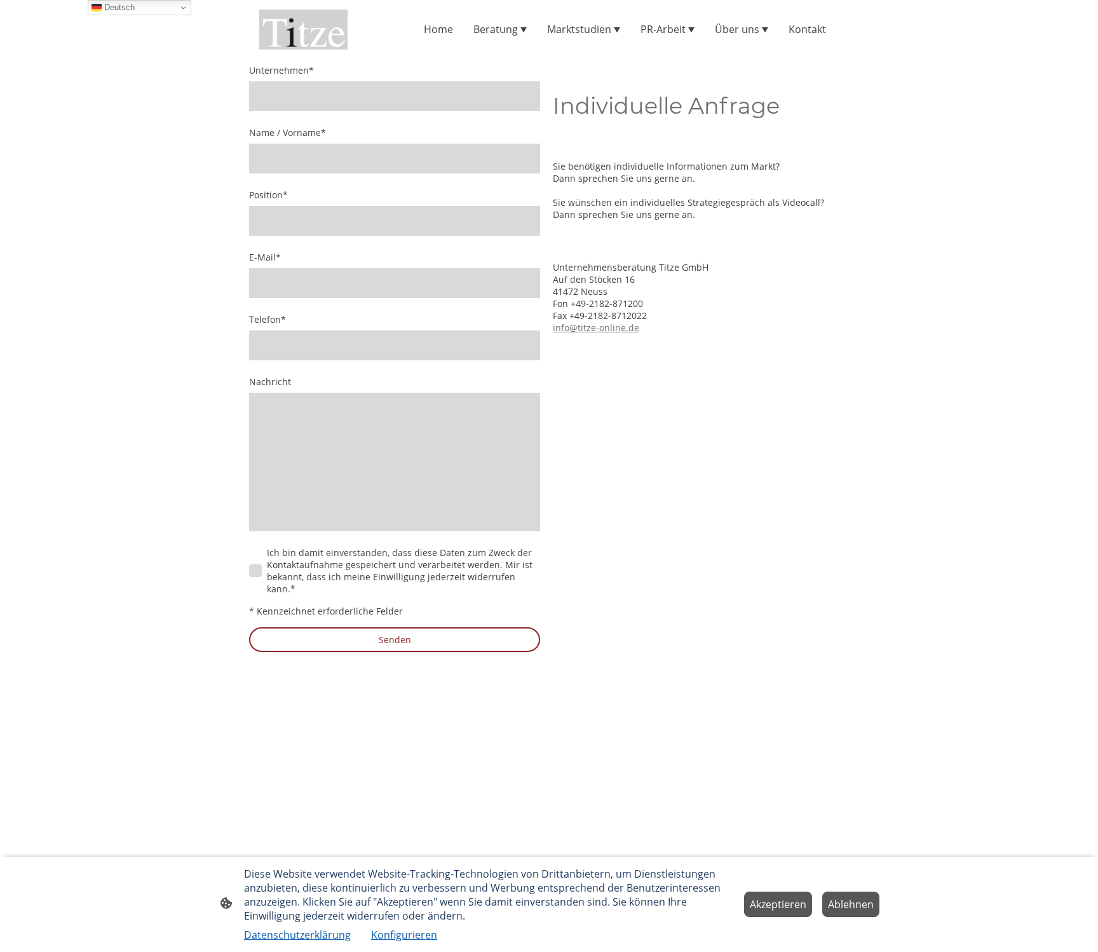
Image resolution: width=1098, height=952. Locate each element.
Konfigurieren (404, 935)
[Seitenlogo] (303, 30)
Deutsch (118, 7)
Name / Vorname (287, 132)
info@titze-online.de (596, 328)
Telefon (267, 319)
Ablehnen (851, 904)
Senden (395, 640)
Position (268, 195)
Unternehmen (281, 70)
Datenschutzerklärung (297, 935)
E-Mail (265, 257)
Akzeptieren (778, 904)
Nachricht (270, 382)
